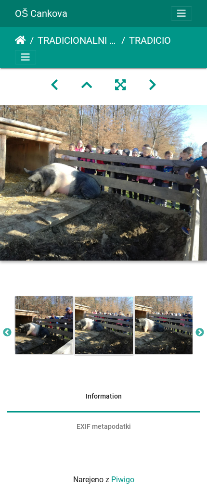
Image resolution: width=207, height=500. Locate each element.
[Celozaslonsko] (120, 85)
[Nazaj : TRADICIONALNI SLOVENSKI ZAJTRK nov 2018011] (54, 85)
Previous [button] (7, 333)
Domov (20, 40)
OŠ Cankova (41, 13)
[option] (44, 325)
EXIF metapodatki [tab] (104, 426)
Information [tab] (104, 396)
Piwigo (122, 479)
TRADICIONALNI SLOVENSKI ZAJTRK (77, 40)
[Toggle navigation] (181, 13)
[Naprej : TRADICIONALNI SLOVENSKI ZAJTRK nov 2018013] (152, 85)
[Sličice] (87, 85)
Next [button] (200, 333)
